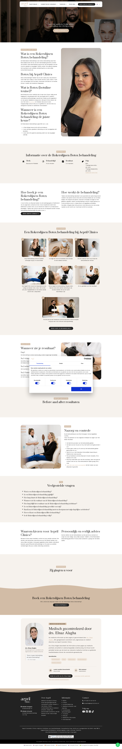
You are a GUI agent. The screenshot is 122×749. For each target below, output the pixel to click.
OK (81, 389)
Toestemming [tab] (39, 363)
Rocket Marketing (81, 741)
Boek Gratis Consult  (86, 4)
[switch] (53, 383)
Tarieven (62, 4)
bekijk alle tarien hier (92, 172)
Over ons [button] (72, 4)
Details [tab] (61, 363)
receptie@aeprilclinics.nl (91, 703)
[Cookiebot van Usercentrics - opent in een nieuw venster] (85, 359)
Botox (64, 700)
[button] (61, 491)
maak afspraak (60, 605)
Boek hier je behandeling (60, 328)
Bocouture (32, 102)
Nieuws (65, 715)
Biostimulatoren (82, 659)
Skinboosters (71, 659)
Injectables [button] (33, 4)
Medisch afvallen (56, 662)
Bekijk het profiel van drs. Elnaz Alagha (60, 676)
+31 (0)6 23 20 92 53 (90, 700)
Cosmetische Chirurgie (48, 4)
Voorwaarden (67, 719)
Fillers (64, 659)
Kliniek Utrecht (27, 711)
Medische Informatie (69, 717)
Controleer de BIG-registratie (82, 676)
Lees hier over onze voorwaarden (76, 465)
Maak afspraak (60, 30)
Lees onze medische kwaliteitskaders (59, 679)
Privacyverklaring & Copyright (67, 732)
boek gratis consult (30, 213)
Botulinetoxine (55, 659)
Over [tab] (82, 363)
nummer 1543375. (75, 730)
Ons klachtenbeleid (51, 732)
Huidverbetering (68, 704)
